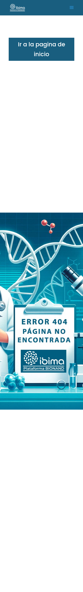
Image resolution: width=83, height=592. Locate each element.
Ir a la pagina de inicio (41, 49)
